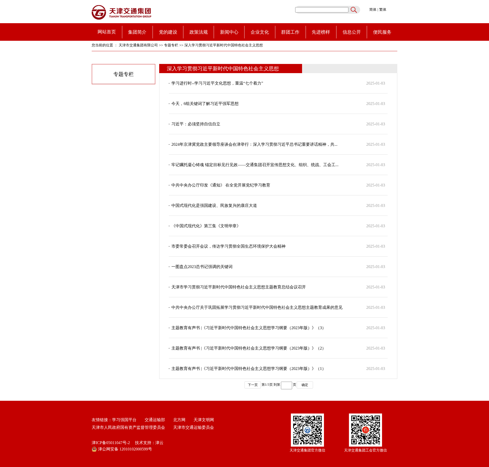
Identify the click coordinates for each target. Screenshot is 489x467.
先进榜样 (321, 32)
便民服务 (382, 32)
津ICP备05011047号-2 (111, 443)
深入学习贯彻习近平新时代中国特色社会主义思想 (223, 45)
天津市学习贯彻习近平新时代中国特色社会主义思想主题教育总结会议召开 (238, 287)
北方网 (177, 420)
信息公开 (352, 32)
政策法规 (198, 32)
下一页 (253, 385)
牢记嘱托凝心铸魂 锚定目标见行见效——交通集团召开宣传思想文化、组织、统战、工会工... (254, 165)
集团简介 (137, 32)
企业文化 (260, 32)
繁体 (382, 9)
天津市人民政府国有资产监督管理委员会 (128, 427)
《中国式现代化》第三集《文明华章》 (206, 226)
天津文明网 (202, 420)
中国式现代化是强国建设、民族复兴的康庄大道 (214, 205)
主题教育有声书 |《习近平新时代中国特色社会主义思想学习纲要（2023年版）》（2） (248, 348)
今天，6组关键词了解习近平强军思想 (205, 103)
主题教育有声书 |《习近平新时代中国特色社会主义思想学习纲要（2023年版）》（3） (248, 328)
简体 (372, 9)
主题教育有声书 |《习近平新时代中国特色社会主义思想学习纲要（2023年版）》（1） (248, 368)
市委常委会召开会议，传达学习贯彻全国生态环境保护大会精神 (228, 246)
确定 (305, 385)
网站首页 (107, 31)
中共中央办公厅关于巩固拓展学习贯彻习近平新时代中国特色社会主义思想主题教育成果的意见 (257, 307)
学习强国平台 (124, 420)
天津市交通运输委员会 (193, 427)
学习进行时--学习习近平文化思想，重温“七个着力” (217, 83)
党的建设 (168, 32)
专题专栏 (171, 45)
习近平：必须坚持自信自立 (195, 124)
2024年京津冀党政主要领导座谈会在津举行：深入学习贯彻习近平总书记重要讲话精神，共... (254, 144)
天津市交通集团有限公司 (138, 45)
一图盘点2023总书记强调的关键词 (202, 266)
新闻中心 (229, 32)
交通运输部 (155, 420)
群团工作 (290, 32)
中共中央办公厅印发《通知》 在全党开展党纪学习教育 (220, 185)
